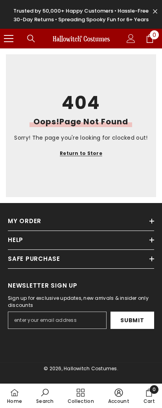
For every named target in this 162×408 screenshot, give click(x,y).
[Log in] (131, 38)
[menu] (8, 38)
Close (155, 12)
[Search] (31, 38)
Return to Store (81, 153)
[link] (44, 395)
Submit (132, 320)
